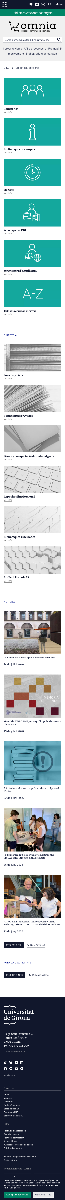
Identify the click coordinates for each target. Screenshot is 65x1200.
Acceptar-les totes (17, 1194)
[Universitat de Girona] (19, 1016)
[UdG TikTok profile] (5, 1062)
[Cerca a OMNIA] (59, 40)
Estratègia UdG (11, 1112)
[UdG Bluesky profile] (11, 1062)
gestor (18, 1185)
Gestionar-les (43, 1194)
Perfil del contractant (14, 1138)
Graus (6, 1095)
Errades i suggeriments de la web (20, 1157)
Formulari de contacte (14, 1052)
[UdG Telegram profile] (22, 1068)
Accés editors (10, 1160)
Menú (59, 4)
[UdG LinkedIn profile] (22, 1062)
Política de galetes (13, 1148)
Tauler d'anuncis (12, 1105)
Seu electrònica (11, 1134)
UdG (6, 68)
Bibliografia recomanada (41, 53)
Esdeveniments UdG (13, 1116)
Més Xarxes (9, 1075)
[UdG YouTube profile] (16, 1068)
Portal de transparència (15, 1131)
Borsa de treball (11, 1109)
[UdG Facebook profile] (5, 1068)
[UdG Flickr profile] (11, 1068)
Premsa (53, 48)
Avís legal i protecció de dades (18, 1145)
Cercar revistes (12, 48)
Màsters (7, 1098)
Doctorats (8, 1102)
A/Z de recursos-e (35, 48)
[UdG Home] (4, 4)
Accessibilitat (10, 1141)
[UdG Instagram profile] (16, 1062)
